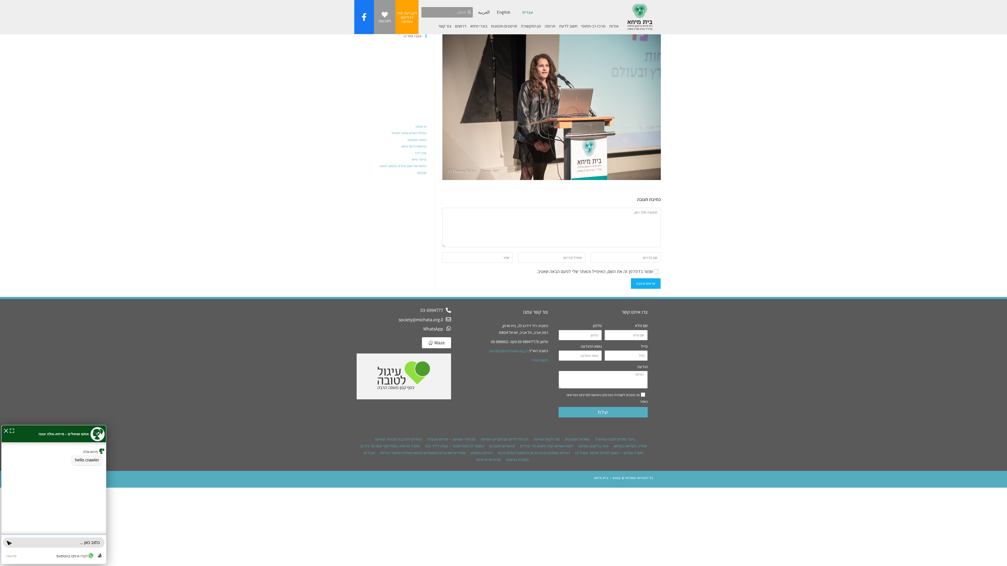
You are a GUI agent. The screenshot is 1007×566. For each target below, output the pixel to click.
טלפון (597, 325)
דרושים (461, 26)
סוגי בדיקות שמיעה (593, 446)
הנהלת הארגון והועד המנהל (409, 133)
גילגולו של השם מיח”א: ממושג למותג (403, 166)
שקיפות (421, 173)
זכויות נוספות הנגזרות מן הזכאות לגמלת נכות (534, 452)
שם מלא (641, 325)
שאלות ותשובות (577, 439)
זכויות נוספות (482, 452)
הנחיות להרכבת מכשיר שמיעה (398, 439)
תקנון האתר (539, 359)
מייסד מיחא (419, 159)
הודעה (642, 366)
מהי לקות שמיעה (547, 439)
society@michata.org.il (508, 350)
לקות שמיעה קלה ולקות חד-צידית (546, 446)
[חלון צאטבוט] (53, 494)
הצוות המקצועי (416, 140)
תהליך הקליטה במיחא (630, 446)
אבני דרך (420, 153)
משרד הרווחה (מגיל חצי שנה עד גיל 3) (390, 446)
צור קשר (444, 26)
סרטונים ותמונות (504, 26)
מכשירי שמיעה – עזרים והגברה (451, 439)
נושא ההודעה (591, 346)
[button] (6, 430)
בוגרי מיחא (478, 26)
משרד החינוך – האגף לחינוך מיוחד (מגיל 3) (609, 452)
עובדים (369, 452)
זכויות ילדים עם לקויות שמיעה (504, 439)
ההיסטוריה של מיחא (413, 146)
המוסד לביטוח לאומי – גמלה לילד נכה (454, 446)
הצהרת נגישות (517, 459)
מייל (644, 346)
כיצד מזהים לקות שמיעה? (615, 439)
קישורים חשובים (502, 446)
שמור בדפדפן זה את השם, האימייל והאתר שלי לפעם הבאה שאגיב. (595, 271)
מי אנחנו (421, 126)
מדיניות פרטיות (488, 459)
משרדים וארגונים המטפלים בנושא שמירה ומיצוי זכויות (423, 452)
